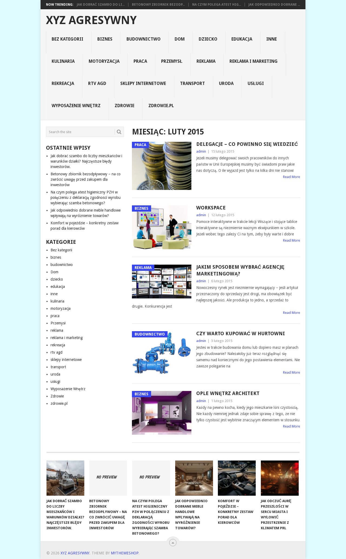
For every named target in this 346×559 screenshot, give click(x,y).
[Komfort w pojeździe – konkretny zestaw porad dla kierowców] (237, 478)
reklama (206, 61)
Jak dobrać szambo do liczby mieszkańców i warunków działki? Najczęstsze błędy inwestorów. (86, 161)
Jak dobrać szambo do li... (101, 4)
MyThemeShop (124, 553)
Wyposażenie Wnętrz (76, 105)
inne (271, 39)
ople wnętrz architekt (228, 393)
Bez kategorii (67, 39)
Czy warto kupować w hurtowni (240, 333)
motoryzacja (104, 61)
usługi (256, 83)
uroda (226, 83)
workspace (211, 208)
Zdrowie (124, 105)
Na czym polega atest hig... (216, 4)
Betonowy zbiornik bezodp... (158, 4)
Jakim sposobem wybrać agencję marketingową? (240, 270)
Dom (180, 39)
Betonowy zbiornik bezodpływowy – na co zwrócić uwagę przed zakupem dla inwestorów (86, 179)
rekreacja (63, 83)
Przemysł (171, 61)
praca (140, 61)
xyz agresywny (91, 20)
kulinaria (63, 61)
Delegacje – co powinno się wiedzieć (247, 144)
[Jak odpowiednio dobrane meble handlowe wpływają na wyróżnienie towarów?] (194, 478)
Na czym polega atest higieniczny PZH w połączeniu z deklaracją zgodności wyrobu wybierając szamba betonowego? (86, 197)
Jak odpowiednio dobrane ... (274, 4)
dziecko (208, 39)
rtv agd (97, 83)
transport (192, 83)
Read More (291, 177)
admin (201, 151)
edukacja (241, 39)
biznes (104, 39)
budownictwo (144, 39)
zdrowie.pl (161, 105)
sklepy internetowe (143, 83)
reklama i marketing (253, 61)
